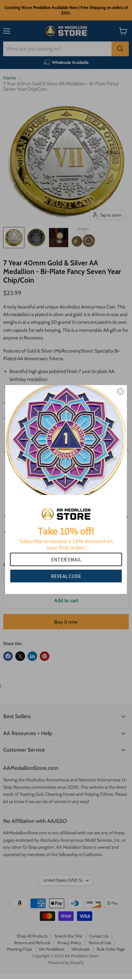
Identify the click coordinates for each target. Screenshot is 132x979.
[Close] (120, 391)
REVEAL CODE (66, 576)
